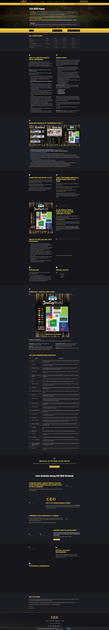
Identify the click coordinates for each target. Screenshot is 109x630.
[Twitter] (61, 276)
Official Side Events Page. (61, 224)
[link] (38, 152)
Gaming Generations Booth (68, 554)
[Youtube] (56, 626)
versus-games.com (67, 186)
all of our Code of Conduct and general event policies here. (57, 166)
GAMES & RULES (57, 1)
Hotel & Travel (52, 620)
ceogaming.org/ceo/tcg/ (61, 191)
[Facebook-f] (51, 626)
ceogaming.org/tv (72, 463)
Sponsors (36, 187)
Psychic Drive (72, 218)
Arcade (68, 218)
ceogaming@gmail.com (56, 604)
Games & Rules (57, 620)
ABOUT (63, 1)
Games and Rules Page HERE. (36, 18)
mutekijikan (47, 252)
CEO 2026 (42, 1)
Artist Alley (35, 180)
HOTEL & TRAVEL (50, 1)
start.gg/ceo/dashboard (58, 149)
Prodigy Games (75, 186)
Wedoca (77, 218)
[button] (31, 31)
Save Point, (58, 218)
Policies (62, 620)
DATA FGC (63, 219)
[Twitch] (60, 626)
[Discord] (58, 626)
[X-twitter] (49, 626)
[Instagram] (53, 626)
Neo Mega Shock (63, 218)
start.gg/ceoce (33, 259)
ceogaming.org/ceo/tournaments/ (37, 261)
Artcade (57, 219)
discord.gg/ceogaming (33, 273)
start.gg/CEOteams (32, 490)
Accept (69, 628)
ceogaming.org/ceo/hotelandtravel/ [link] (42, 65)
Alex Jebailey (31, 608)
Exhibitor (40, 180)
